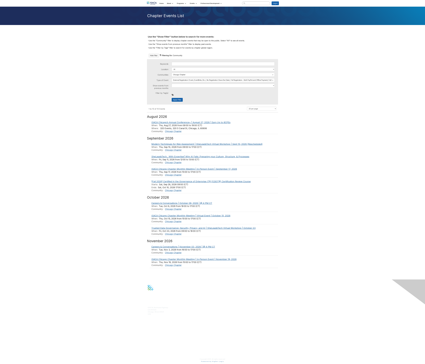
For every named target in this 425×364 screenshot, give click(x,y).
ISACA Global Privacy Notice (158, 352)
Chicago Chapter (173, 131)
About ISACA (152, 344)
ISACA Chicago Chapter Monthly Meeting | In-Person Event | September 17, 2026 (194, 169)
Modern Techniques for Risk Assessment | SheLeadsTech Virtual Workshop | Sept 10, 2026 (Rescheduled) (207, 144)
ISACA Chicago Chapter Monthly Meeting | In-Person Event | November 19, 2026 (194, 259)
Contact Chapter (154, 317)
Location (164, 69)
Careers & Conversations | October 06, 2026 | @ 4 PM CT (181, 203)
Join (149, 327)
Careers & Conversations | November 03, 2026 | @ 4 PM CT (183, 246)
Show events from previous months (160, 87)
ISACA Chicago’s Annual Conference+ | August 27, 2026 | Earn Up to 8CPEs (190, 122)
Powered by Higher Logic (212, 361)
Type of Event (162, 80)
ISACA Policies (153, 348)
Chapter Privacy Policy (156, 356)
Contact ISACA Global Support (159, 334)
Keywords (164, 64)
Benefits (151, 329)
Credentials (152, 331)
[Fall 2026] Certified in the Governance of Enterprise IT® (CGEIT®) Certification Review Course (201, 181)
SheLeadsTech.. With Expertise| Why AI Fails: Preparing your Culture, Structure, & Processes (200, 156)
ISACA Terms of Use (155, 350)
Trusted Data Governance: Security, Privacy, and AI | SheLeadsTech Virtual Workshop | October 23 (203, 228)
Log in (275, 3)
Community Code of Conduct (158, 346)
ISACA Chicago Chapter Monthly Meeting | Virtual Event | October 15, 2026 (190, 215)
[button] (170, 3)
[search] (244, 3)
